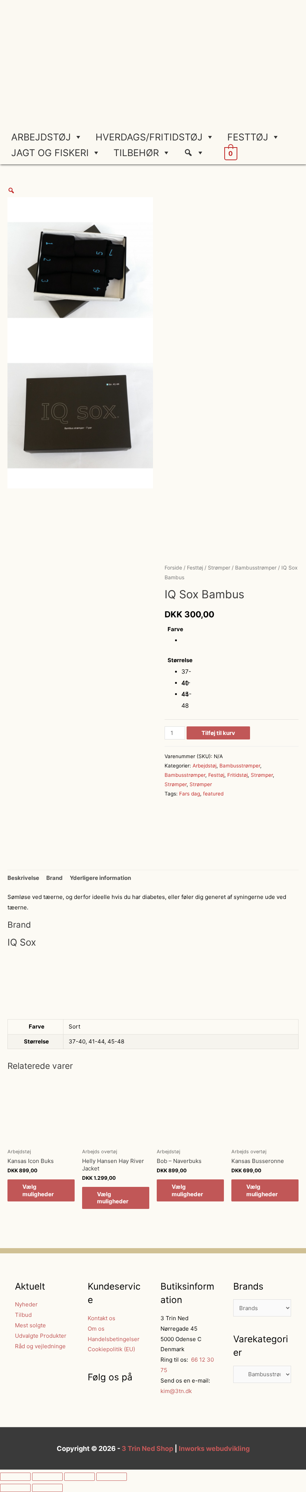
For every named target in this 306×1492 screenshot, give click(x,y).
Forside (173, 568)
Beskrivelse (23, 877)
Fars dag (189, 794)
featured (213, 794)
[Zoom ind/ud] (111, 1477)
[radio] (187, 640)
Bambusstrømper (256, 568)
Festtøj (247, 137)
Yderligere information (100, 877)
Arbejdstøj (41, 137)
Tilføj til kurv (218, 732)
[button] (197, 152)
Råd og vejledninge (40, 1346)
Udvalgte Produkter (40, 1335)
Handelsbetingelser (114, 1339)
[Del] (47, 1477)
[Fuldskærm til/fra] (79, 1477)
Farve (175, 629)
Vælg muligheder (38, 1190)
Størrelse (180, 660)
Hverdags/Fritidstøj (149, 137)
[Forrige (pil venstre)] (15, 1488)
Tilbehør (136, 152)
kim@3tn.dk (176, 1391)
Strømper (219, 568)
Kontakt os (101, 1318)
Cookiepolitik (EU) (111, 1349)
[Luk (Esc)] (15, 1477)
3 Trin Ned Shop (147, 1448)
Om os (96, 1328)
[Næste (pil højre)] (47, 1488)
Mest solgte (30, 1325)
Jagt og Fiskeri (50, 152)
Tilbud (23, 1314)
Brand (54, 877)
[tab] (23, 878)
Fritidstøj (237, 775)
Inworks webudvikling (214, 1448)
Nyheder (26, 1304)
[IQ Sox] (193, 830)
